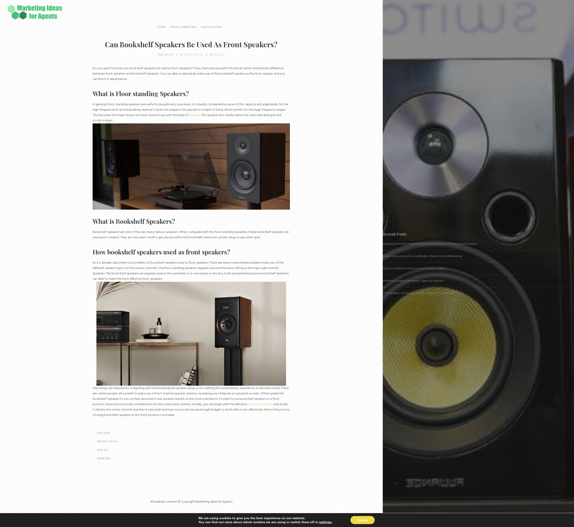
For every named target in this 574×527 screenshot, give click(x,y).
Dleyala (219, 54)
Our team (103, 433)
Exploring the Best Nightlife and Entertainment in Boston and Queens (430, 244)
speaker (194, 115)
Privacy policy (107, 441)
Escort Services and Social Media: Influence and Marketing (422, 256)
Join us (102, 450)
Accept (362, 520)
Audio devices (211, 27)
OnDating (104, 458)
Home (161, 27)
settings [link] (325, 522)
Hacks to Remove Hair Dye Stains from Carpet (414, 268)
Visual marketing (183, 27)
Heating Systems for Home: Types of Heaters (413, 281)
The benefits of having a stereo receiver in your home (419, 293)
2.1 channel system (260, 404)
